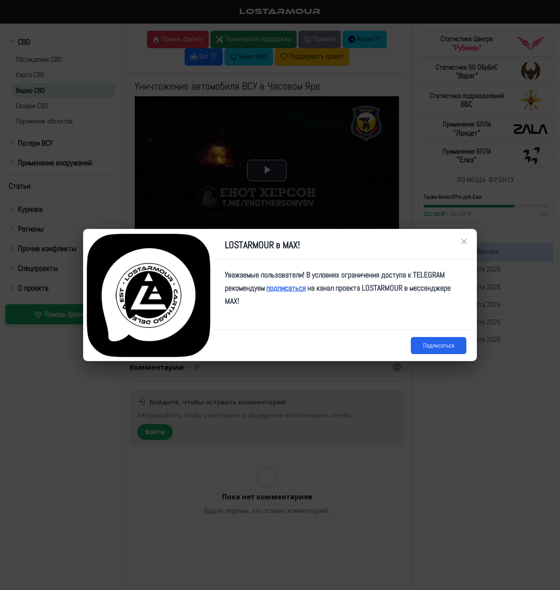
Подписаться (438, 345)
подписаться (286, 288)
